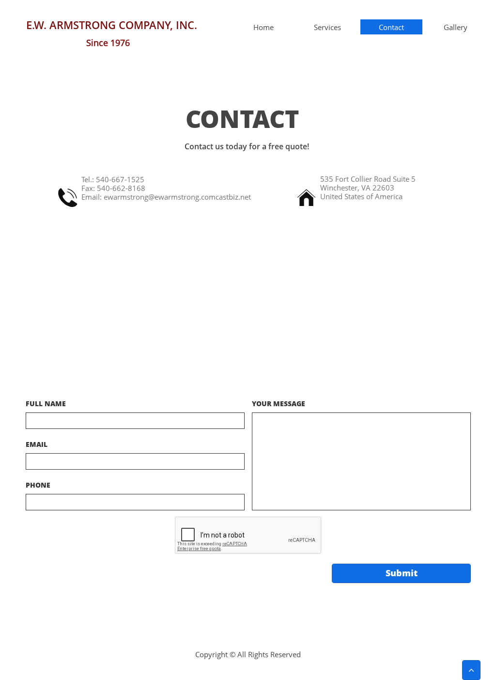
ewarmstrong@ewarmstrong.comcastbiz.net (177, 197)
